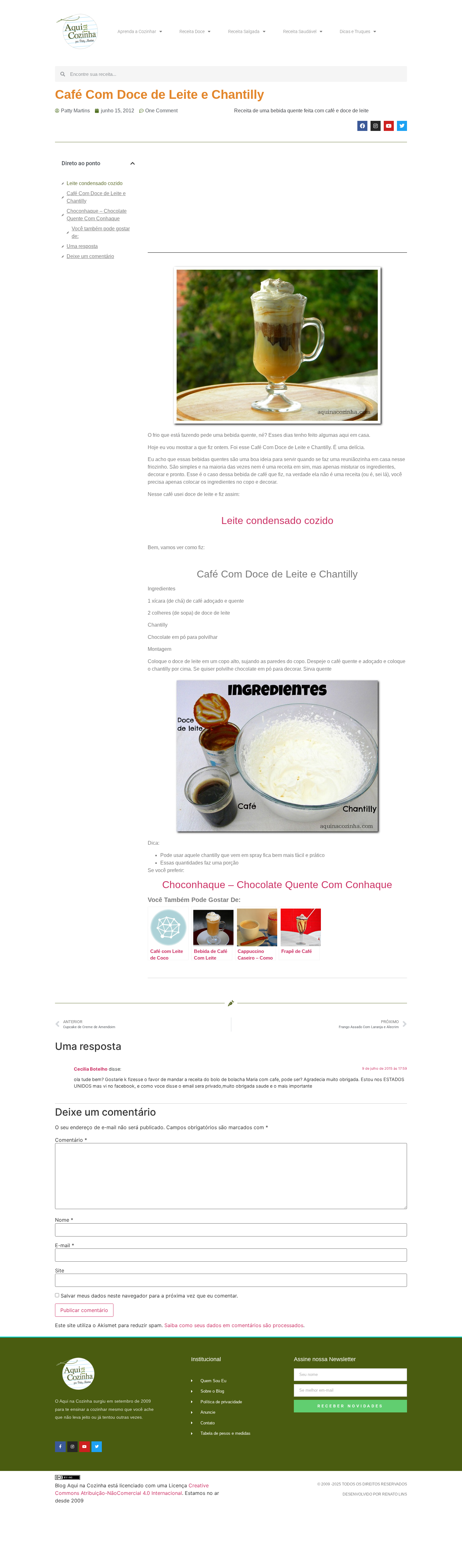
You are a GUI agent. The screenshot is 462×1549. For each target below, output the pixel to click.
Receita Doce (192, 31)
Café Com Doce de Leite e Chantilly (96, 197)
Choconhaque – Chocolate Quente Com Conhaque (97, 214)
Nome (64, 1219)
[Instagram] (376, 126)
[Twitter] (402, 126)
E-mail (64, 1245)
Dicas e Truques (355, 31)
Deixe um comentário (90, 256)
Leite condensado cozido (95, 183)
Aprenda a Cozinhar (137, 31)
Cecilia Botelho (90, 1069)
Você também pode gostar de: (101, 232)
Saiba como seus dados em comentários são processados (233, 1325)
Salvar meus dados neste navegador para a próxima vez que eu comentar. (149, 1295)
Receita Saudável (299, 31)
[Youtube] (389, 126)
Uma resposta (82, 246)
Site (59, 1270)
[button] (132, 163)
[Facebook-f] (60, 1446)
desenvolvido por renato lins (375, 1494)
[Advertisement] (98, 370)
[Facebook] (362, 126)
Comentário (71, 1139)
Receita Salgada (244, 31)
